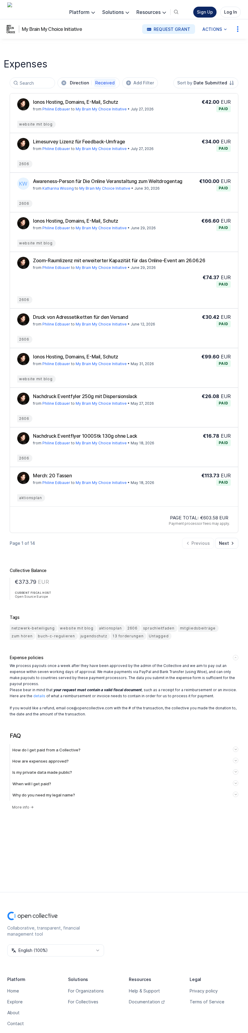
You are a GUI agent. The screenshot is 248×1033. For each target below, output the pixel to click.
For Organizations (86, 990)
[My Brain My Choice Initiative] (12, 29)
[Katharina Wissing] (23, 184)
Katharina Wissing (58, 188)
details (39, 696)
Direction (92, 82)
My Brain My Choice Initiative (52, 29)
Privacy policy (204, 990)
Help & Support (144, 990)
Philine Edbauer (56, 109)
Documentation (144, 1001)
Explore (15, 1001)
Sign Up (205, 12)
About (13, 1012)
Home (13, 990)
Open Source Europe (31, 596)
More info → (23, 807)
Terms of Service (207, 1001)
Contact (15, 1023)
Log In (230, 12)
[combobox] (205, 82)
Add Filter (143, 82)
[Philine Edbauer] (23, 104)
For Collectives (83, 1001)
